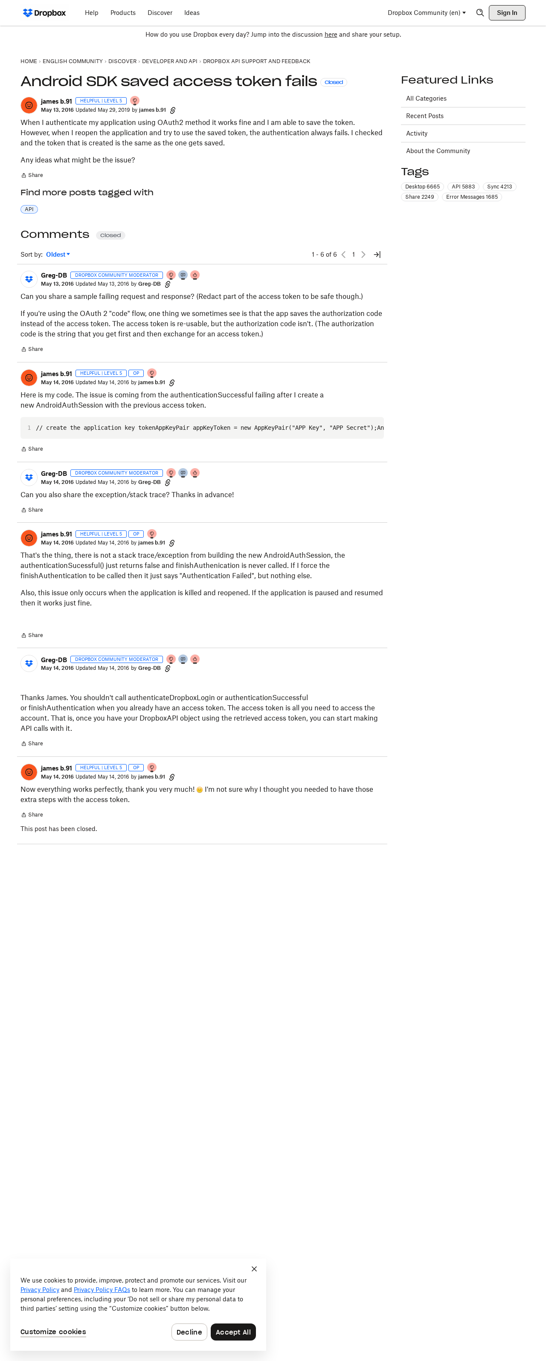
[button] (29, 105)
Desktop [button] (422, 186)
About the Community (438, 150)
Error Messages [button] (472, 197)
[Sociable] (183, 276)
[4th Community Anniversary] (135, 101)
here (331, 34)
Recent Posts (425, 115)
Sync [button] (499, 186)
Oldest (56, 255)
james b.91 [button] (56, 101)
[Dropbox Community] (44, 12)
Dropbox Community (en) (424, 12)
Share (31, 176)
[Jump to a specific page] (377, 254)
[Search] (480, 12)
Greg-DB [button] (54, 275)
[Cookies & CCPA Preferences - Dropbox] (138, 1305)
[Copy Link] (173, 110)
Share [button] (419, 197)
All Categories (426, 98)
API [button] (29, 209)
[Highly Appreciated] (195, 276)
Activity (416, 133)
